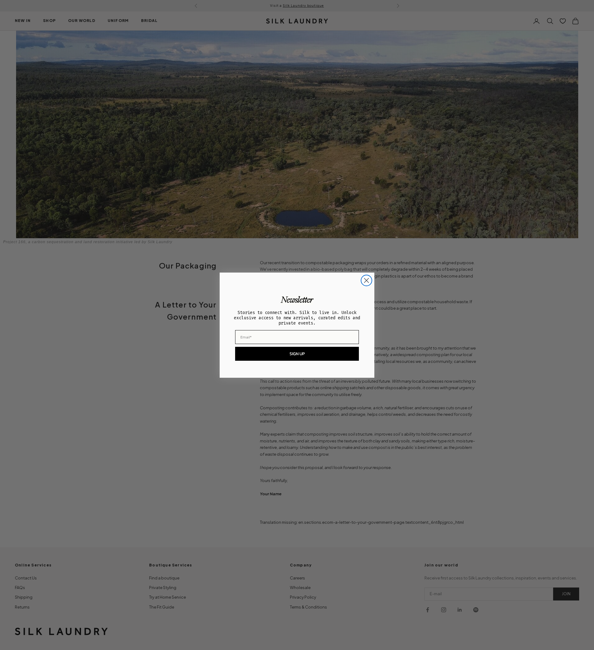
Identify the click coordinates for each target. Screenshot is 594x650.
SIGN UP (297, 354)
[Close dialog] (366, 280)
